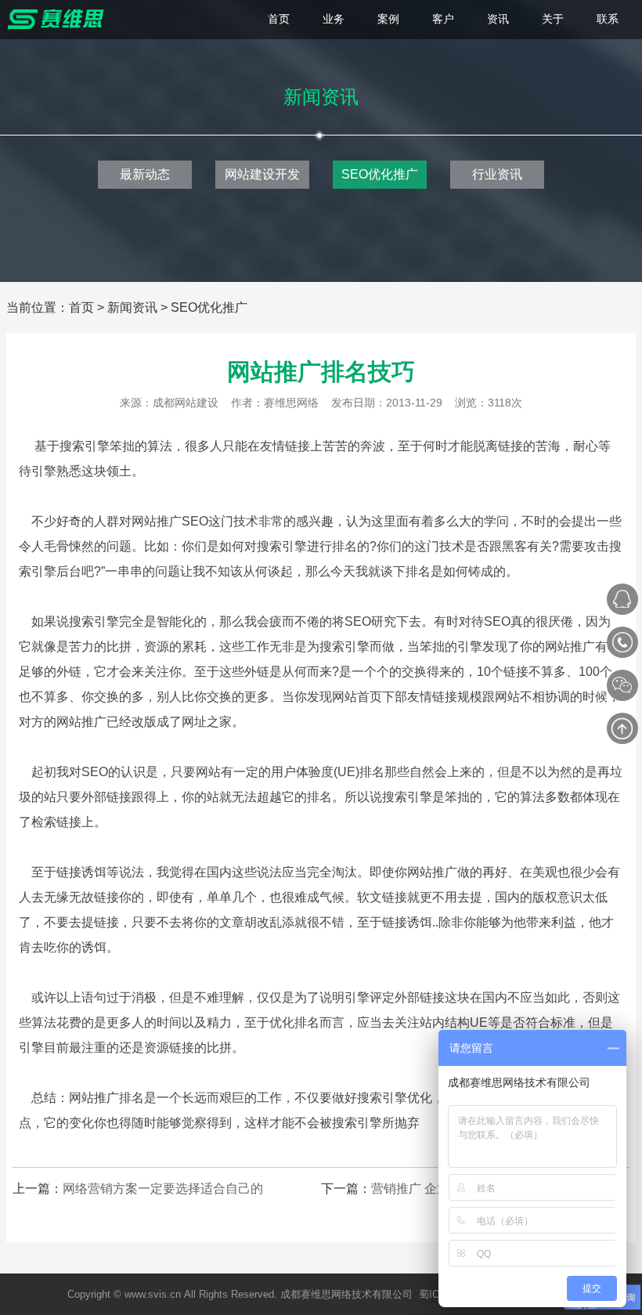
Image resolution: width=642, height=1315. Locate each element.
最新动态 (145, 174)
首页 (81, 307)
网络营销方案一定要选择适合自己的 (163, 1188)
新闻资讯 (132, 307)
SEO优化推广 (379, 174)
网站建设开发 (262, 174)
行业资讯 (497, 174)
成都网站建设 (185, 402)
